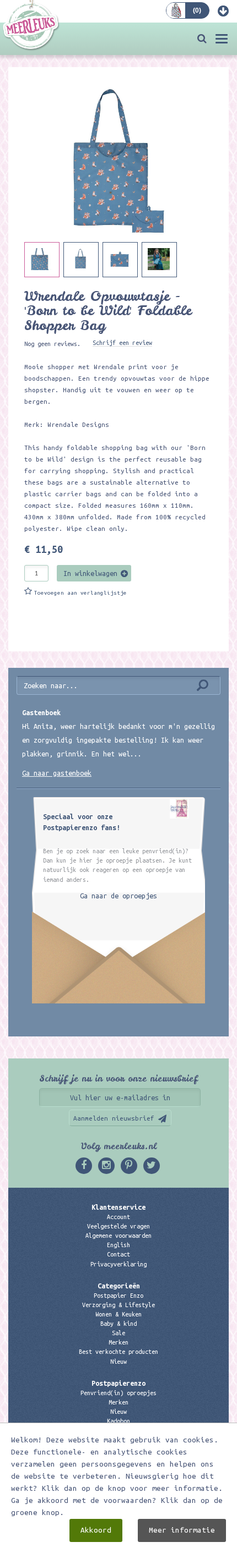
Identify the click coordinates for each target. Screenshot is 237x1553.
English (118, 1245)
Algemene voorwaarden (118, 1235)
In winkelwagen (90, 573)
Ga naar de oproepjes (118, 895)
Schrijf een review (122, 342)
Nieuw (118, 1361)
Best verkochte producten (118, 1351)
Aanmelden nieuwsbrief (113, 1118)
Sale (118, 1333)
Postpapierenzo (118, 1383)
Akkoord (95, 1530)
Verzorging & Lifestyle (118, 1305)
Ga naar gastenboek (56, 773)
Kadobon (118, 1421)
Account (118, 1217)
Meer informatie (182, 1530)
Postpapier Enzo (118, 1295)
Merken (118, 1342)
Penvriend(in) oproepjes (118, 1393)
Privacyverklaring (118, 1264)
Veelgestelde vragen (118, 1226)
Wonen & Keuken (118, 1314)
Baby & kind (118, 1323)
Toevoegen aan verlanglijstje (80, 593)
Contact (118, 1254)
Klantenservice (118, 1207)
